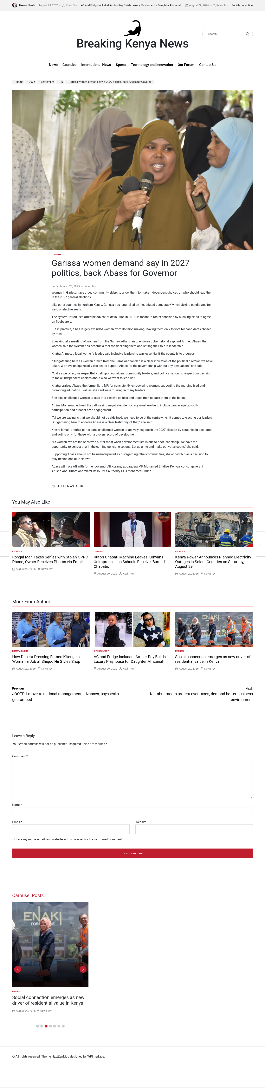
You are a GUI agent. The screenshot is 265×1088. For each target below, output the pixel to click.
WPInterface (95, 1056)
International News (96, 65)
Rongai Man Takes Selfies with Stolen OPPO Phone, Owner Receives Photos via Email (50, 559)
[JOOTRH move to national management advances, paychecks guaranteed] (4, 544)
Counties (69, 65)
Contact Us (207, 65)
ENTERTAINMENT (20, 651)
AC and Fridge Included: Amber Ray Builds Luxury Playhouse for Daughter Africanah (100, 5)
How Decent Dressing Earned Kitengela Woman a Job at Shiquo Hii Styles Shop (46, 659)
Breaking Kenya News (132, 43)
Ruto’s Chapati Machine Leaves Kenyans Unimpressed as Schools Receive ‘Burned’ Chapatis (129, 562)
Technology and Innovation (152, 65)
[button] (37, 1026)
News (53, 65)
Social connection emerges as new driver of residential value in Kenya (212, 659)
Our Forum (186, 65)
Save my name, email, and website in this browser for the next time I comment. (69, 839)
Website (140, 822)
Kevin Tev (40, 5)
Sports (121, 65)
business (179, 651)
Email (17, 822)
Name (17, 805)
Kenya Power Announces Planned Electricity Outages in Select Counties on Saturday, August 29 (213, 562)
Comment (20, 756)
